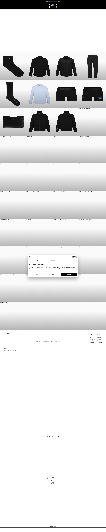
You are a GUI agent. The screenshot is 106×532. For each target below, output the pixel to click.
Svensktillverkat (19, 5)
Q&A (90, 336)
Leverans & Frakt (92, 339)
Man (3, 5)
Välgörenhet (99, 340)
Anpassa (52, 274)
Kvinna (7, 5)
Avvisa (37, 274)
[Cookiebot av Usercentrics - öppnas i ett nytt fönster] (72, 257)
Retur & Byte (92, 337)
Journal (98, 343)
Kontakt (91, 334)
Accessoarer (12, 5)
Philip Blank (99, 336)
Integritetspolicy (92, 340)
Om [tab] (69, 260)
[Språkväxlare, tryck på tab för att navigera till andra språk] (96, 6)
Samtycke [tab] (36, 260)
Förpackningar (99, 342)
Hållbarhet (99, 337)
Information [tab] (53, 260)
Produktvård (92, 342)
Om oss (98, 334)
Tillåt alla (69, 274)
